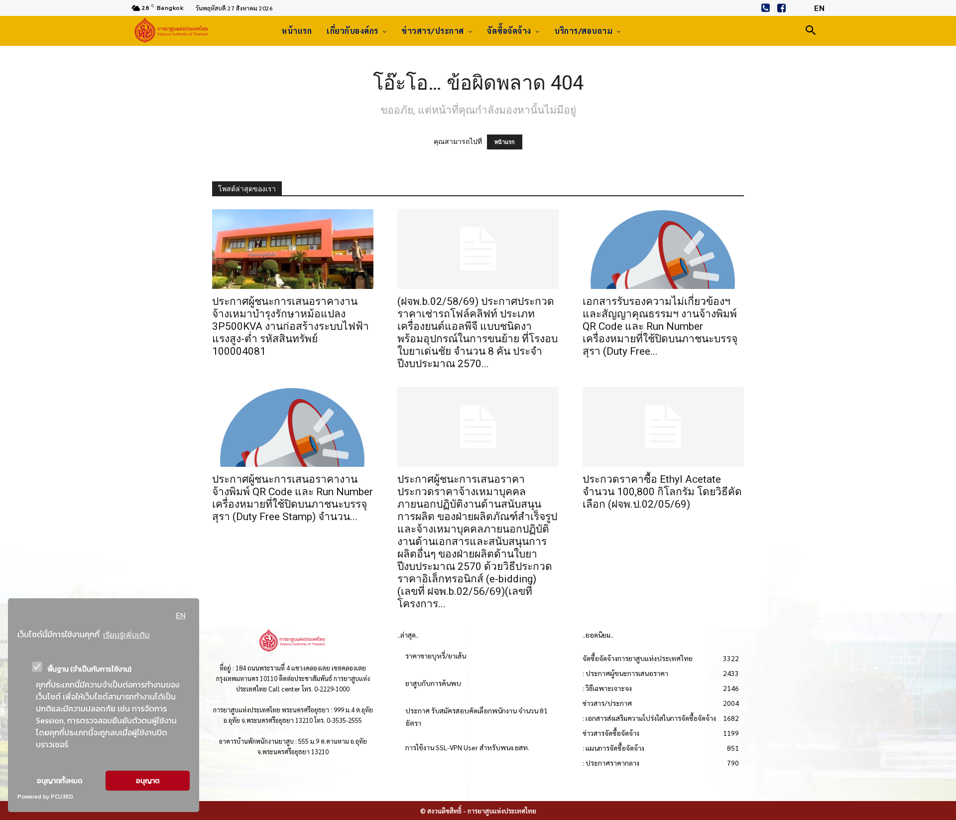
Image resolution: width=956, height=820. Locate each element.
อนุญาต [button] (147, 780)
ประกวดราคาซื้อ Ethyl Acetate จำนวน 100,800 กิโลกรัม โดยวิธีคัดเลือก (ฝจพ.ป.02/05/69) (662, 491)
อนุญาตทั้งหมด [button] (59, 780)
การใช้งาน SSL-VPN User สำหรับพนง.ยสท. (467, 747)
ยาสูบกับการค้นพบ (433, 683)
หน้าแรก (504, 141)
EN (181, 615)
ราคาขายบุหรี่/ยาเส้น (435, 655)
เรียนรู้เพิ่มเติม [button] (126, 635)
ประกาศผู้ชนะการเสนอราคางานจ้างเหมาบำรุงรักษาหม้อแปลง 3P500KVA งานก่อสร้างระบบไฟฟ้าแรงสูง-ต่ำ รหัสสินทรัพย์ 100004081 (290, 326)
